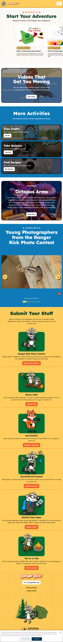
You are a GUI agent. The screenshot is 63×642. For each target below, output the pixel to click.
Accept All (36, 639)
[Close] (60, 633)
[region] (31, 636)
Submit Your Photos (31, 363)
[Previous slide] (5, 277)
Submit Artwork (31, 486)
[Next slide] (59, 42)
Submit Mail (31, 404)
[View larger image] (31, 271)
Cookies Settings (25, 639)
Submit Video (31, 527)
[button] (25, 302)
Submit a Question (31, 445)
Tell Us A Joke (31, 568)
